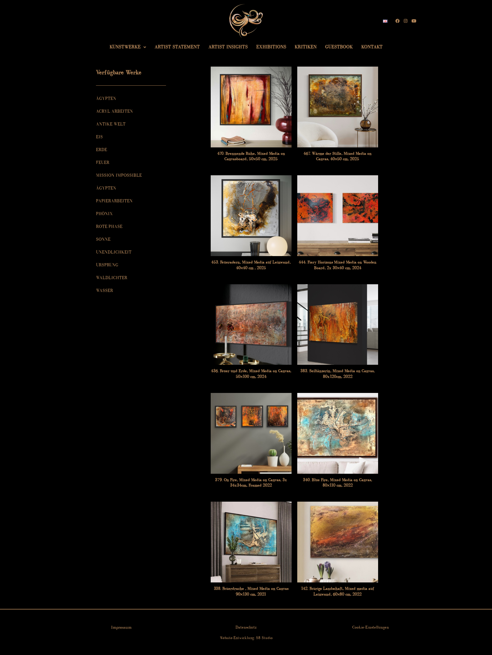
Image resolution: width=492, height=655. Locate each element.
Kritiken (306, 47)
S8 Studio (264, 638)
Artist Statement (177, 47)
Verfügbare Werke (119, 72)
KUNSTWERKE (125, 47)
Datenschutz (246, 627)
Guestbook (339, 47)
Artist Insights (228, 47)
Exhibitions (271, 47)
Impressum (121, 627)
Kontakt (372, 47)
